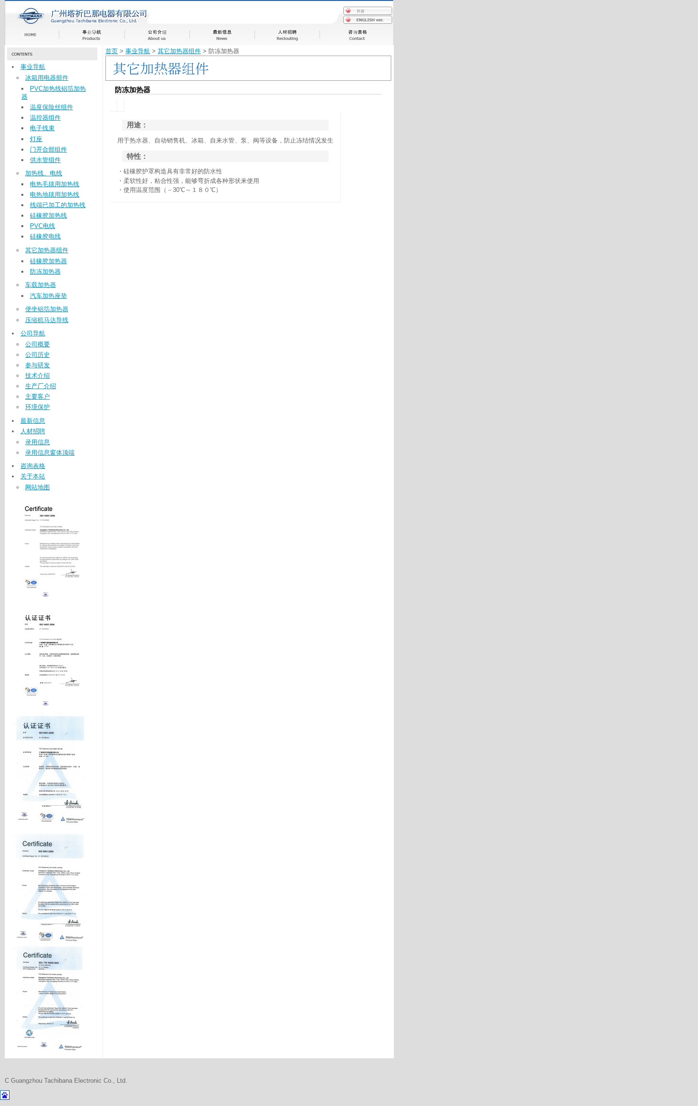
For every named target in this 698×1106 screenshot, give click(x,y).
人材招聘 (32, 431)
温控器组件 (45, 117)
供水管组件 (45, 159)
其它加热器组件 (46, 250)
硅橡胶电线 (45, 236)
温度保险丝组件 (51, 107)
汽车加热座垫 (48, 295)
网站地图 (37, 487)
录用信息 (37, 442)
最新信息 (32, 420)
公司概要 (37, 344)
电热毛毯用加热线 (54, 184)
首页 (111, 51)
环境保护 (37, 406)
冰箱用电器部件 (46, 77)
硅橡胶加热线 (48, 215)
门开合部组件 (48, 149)
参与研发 (37, 365)
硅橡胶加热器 (48, 261)
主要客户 (37, 396)
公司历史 (37, 354)
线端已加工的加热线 (57, 205)
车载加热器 (40, 284)
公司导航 (32, 333)
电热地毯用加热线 (54, 194)
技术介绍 (37, 375)
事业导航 (32, 66)
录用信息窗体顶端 (50, 452)
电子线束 (42, 128)
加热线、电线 (43, 173)
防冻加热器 (45, 271)
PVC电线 (42, 225)
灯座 (36, 139)
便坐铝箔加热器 (46, 309)
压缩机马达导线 (46, 320)
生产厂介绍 (40, 386)
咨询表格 (32, 465)
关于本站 (32, 476)
